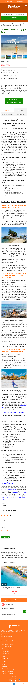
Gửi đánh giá (6, 537)
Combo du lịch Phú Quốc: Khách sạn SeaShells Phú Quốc (11, 588)
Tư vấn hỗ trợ (6, 666)
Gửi (25, 611)
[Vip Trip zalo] (14, 684)
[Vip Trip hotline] (4, 684)
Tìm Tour (14, 17)
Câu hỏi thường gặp (7, 671)
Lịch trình (20, 110)
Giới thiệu (7, 110)
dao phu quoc (9, 555)
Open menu (26, 6)
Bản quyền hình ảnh (8, 673)
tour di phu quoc (10, 554)
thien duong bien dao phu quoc (14, 557)
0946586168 (19, 1)
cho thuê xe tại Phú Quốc (19, 492)
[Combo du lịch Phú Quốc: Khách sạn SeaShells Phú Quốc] (14, 576)
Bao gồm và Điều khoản (7, 114)
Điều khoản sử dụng (8, 669)
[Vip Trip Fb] (23, 684)
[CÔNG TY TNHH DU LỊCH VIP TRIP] (14, 6)
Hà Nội (4, 584)
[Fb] (8, 680)
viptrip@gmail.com (7, 636)
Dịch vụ (4, 661)
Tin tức (4, 664)
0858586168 (9, 1)
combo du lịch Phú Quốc (10, 489)
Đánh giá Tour (20, 114)
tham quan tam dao (7, 552)
